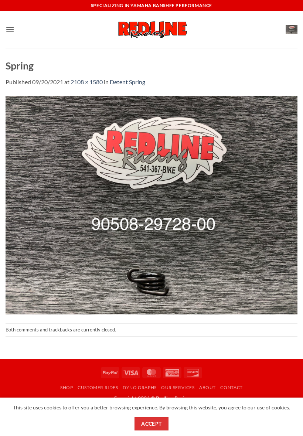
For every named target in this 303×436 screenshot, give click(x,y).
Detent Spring (127, 81)
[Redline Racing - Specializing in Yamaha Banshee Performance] (151, 29)
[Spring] (151, 204)
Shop (66, 387)
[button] (10, 29)
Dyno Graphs (140, 387)
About (207, 387)
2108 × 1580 (87, 81)
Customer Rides (98, 387)
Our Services (177, 387)
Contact (231, 387)
